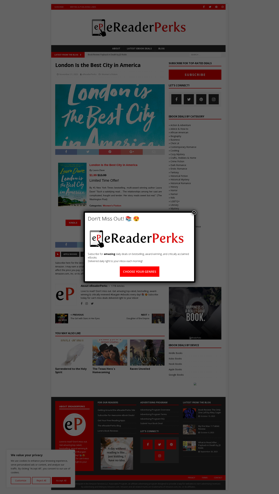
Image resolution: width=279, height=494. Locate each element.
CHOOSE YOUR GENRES (139, 272)
